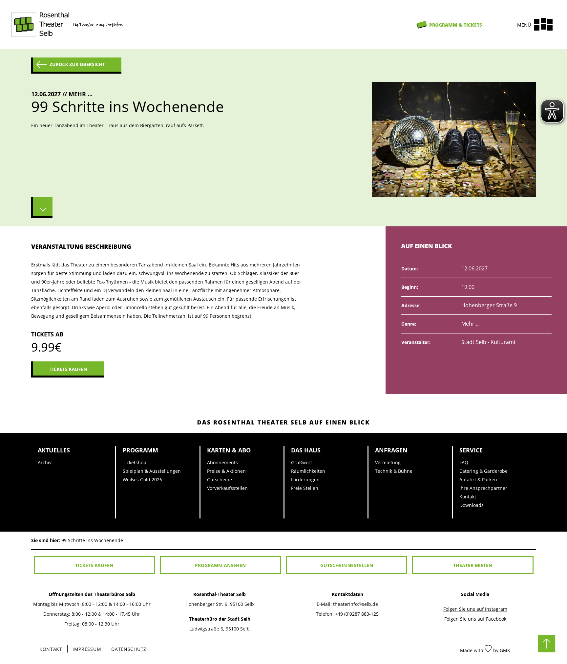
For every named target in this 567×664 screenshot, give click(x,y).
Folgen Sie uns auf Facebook (475, 619)
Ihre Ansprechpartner (483, 488)
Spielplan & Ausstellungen (152, 471)
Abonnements (222, 462)
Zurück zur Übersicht (77, 64)
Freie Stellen (304, 488)
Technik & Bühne (393, 471)
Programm (140, 449)
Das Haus (306, 449)
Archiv (45, 462)
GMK (505, 650)
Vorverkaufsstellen (227, 488)
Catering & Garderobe (483, 471)
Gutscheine (219, 479)
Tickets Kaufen (68, 369)
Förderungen (305, 479)
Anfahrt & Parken (478, 479)
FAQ (463, 462)
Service (471, 449)
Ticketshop (134, 462)
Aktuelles (54, 449)
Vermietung (388, 462)
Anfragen (391, 449)
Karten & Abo (229, 449)
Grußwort (301, 462)
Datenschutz (128, 649)
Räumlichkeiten (308, 471)
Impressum (87, 649)
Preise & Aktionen (226, 471)
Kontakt (467, 496)
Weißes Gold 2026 (142, 479)
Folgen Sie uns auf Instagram (475, 609)
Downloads (471, 505)
